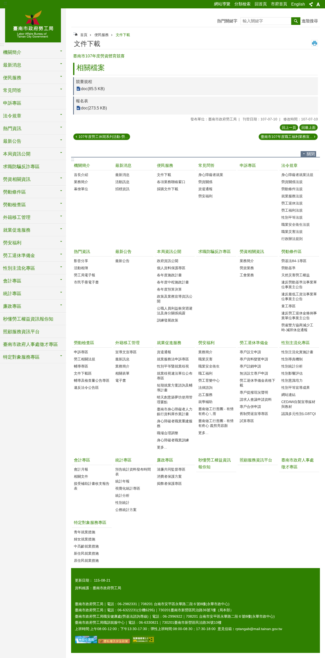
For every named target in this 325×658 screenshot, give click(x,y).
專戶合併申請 (250, 407)
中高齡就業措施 (86, 546)
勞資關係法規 (292, 182)
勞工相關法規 (84, 359)
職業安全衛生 (209, 366)
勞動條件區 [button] (14, 192)
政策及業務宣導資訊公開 (174, 298)
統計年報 (122, 481)
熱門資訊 (82, 251)
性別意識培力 (292, 380)
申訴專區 (12, 103)
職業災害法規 (292, 232)
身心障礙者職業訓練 (173, 440)
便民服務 (101, 35)
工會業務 (247, 275)
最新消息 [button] (12, 65)
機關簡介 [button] (12, 52)
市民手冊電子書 (86, 282)
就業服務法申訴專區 (173, 359)
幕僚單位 (81, 189)
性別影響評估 (292, 373)
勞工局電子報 (84, 275)
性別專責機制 (292, 359)
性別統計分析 (292, 366)
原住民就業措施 (86, 560)
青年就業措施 (84, 532)
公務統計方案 (126, 510)
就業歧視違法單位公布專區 (174, 375)
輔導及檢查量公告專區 (91, 380)
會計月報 (81, 469)
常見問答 (206, 165)
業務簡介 (81, 182)
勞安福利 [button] (12, 242)
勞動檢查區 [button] (14, 204)
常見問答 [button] (12, 90)
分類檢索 (242, 4)
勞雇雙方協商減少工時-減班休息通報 (297, 327)
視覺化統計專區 (127, 488)
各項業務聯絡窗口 (171, 182)
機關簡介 (82, 165)
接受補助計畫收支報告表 (91, 486)
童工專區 (288, 306)
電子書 (120, 380)
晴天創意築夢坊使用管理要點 (174, 399)
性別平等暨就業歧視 (173, 366)
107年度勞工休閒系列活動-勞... (103, 137)
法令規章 (289, 165)
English (298, 4)
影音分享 (81, 261)
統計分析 (122, 495)
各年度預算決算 (169, 289)
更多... (162, 447)
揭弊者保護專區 (169, 484)
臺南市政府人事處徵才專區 (30, 344)
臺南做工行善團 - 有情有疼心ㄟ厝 (216, 411)
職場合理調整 (167, 433)
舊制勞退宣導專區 (254, 414)
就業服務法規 (292, 196)
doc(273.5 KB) (94, 108)
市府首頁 (279, 4)
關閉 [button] (311, 154)
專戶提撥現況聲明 (254, 392)
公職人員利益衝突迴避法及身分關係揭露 (174, 310)
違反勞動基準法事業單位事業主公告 (299, 284)
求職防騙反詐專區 (21, 166)
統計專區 (123, 460)
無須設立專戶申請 (254, 373)
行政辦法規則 (292, 239)
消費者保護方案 (169, 476)
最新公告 (123, 251)
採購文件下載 (167, 189)
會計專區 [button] (12, 280)
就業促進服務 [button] (16, 230)
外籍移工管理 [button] (16, 217)
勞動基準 (288, 268)
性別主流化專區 (295, 343)
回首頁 (261, 4)
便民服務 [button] (12, 77)
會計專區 (82, 460)
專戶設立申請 (250, 352)
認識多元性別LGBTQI (298, 414)
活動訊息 (122, 182)
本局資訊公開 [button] (16, 153)
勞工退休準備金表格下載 (257, 382)
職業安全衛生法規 (295, 224)
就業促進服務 (169, 343)
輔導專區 (81, 366)
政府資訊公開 (167, 261)
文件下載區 (83, 373)
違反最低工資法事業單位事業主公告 (299, 296)
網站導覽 (222, 4)
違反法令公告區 (86, 388)
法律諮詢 (205, 388)
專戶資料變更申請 (254, 359)
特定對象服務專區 (90, 522)
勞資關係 (205, 182)
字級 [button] (318, 4)
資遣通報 (205, 189)
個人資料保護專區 (171, 268)
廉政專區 (165, 460)
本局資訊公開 (169, 251)
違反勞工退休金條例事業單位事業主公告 (299, 315)
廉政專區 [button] (12, 306)
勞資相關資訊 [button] (16, 179)
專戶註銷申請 (250, 366)
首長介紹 (81, 175)
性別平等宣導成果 (295, 388)
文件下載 (123, 35)
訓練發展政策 (167, 320)
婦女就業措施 (84, 539)
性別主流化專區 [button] (19, 268)
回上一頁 (289, 127)
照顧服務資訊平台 (21, 331)
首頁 (83, 35)
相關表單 (122, 373)
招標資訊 (122, 189)
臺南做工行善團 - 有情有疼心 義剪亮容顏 (216, 423)
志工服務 (205, 395)
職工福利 (205, 373)
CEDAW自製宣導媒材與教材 (298, 404)
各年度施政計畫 (169, 275)
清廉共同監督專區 (171, 469)
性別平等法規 (292, 217)
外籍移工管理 (127, 343)
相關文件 (81, 476)
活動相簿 (81, 268)
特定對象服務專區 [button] (21, 357)
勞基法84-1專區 (293, 261)
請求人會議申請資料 (256, 399)
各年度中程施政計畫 (173, 282)
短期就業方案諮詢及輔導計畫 (174, 387)
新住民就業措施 (86, 553)
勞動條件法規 (292, 189)
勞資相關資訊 (252, 251)
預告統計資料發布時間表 (133, 471)
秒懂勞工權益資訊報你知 (28, 319)
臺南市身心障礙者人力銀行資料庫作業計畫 (174, 411)
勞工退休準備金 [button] (19, 255)
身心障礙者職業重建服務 (174, 423)
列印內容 (314, 43)
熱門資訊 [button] (12, 128)
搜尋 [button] (295, 21)
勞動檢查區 (84, 343)
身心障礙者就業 (210, 175)
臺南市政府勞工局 (33, 24)
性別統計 (122, 503)
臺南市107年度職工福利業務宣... (287, 137)
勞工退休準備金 (254, 343)
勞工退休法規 (292, 203)
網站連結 (288, 395)
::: (5, 3)
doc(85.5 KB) (93, 89)
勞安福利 (205, 196)
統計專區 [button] (12, 293)
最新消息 (123, 165)
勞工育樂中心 (209, 380)
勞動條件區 (291, 251)
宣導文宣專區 (126, 352)
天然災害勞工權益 (295, 275)
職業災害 (205, 359)
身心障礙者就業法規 (297, 175)
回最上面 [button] (308, 127)
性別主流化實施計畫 (297, 352)
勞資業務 (247, 268)
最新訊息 (122, 359)
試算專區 (247, 421)
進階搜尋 (310, 21)
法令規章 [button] (12, 115)
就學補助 (205, 402)
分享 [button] (311, 4)
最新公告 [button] (12, 141)
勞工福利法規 (292, 210)
